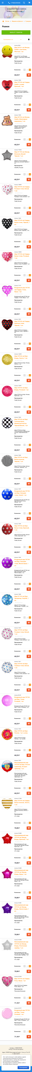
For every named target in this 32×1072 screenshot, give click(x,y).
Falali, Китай (17, 63)
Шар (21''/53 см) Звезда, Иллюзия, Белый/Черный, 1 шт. (22, 154)
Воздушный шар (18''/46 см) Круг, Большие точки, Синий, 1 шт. (22, 493)
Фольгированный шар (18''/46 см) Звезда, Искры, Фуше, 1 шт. (21, 872)
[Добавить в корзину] (29, 75)
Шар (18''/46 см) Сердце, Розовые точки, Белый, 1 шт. (22, 189)
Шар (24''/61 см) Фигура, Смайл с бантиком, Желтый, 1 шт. (22, 49)
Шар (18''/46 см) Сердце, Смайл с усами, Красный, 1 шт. (22, 84)
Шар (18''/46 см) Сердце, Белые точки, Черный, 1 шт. (22, 222)
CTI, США (17, 816)
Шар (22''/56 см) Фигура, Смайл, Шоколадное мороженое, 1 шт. (22, 119)
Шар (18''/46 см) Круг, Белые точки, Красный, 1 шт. (21, 528)
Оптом (7, 21)
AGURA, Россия (18, 167)
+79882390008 (15, 3)
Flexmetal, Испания (19, 991)
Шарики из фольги (17, 21)
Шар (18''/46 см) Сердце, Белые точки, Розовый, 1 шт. (22, 256)
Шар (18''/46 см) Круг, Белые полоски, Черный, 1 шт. (21, 459)
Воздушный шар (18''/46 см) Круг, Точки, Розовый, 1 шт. (22, 699)
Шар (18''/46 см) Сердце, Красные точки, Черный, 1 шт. (22, 323)
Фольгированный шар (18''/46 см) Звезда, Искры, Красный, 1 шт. (21, 837)
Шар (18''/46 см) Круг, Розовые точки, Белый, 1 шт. (21, 632)
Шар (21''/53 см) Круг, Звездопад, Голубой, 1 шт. (21, 598)
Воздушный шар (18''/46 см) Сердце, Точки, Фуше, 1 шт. (22, 290)
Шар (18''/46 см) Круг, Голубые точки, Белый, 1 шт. (21, 666)
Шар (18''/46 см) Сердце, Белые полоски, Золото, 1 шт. (22, 802)
